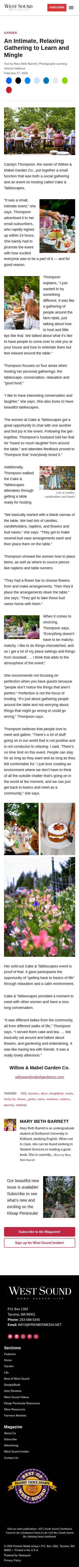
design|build (56, 1093)
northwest (52, 1099)
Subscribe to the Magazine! (39, 1232)
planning (9, 1105)
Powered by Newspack (17, 1555)
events (69, 1093)
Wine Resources (14, 1409)
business (33, 1093)
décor (44, 1093)
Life (6, 1372)
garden (32, 1099)
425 (40, 1529)
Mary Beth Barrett (25, 63)
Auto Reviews (12, 1390)
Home (8, 1360)
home (41, 1099)
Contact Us (11, 1457)
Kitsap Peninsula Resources (22, 1403)
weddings (21, 1105)
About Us (10, 1433)
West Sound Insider (16, 1451)
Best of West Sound (16, 1378)
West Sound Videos (16, 1397)
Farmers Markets (15, 1415)
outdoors (65, 1099)
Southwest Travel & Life (34, 1532)
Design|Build (12, 1384)
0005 (23, 1093)
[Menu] (71, 8)
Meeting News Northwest (42, 1536)
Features (10, 1354)
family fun (10, 1099)
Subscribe (10, 1439)
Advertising (11, 1445)
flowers (22, 1099)
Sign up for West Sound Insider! (39, 1243)
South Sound (52, 1529)
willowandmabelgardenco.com (39, 1077)
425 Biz (53, 1532)
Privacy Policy (12, 1560)
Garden (10, 32)
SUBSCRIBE (57, 7)
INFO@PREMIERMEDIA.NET (40, 1325)
